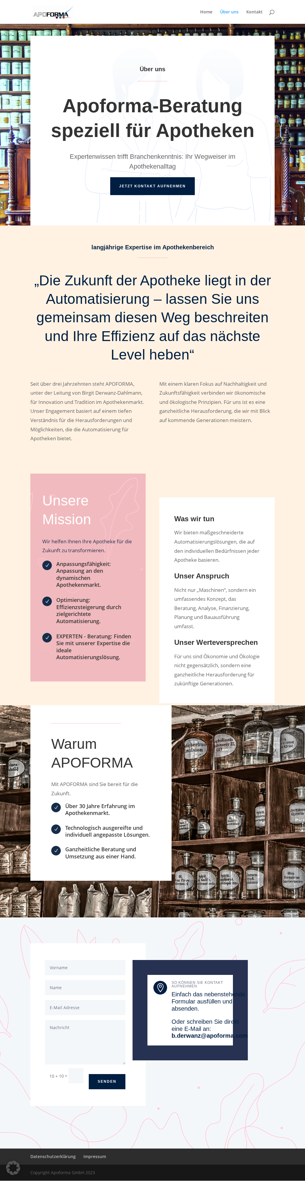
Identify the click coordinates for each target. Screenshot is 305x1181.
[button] (13, 1168)
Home (206, 12)
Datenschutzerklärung (53, 1156)
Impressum (94, 1156)
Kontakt (254, 12)
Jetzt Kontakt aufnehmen (152, 186)
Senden (107, 1081)
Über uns (229, 12)
